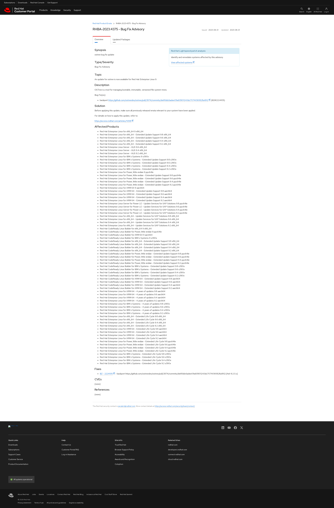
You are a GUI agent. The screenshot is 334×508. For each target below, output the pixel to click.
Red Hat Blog (78, 494)
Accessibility (120, 454)
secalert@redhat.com (126, 406)
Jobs (34, 494)
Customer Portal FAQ (70, 449)
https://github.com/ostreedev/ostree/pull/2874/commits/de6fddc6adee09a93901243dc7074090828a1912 (158, 100)
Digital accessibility (76, 503)
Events (41, 494)
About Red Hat (23, 494)
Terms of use (39, 503)
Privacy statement (24, 503)
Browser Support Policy (124, 449)
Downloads (22, 2)
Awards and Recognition (125, 459)
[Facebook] (235, 428)
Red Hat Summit (126, 494)
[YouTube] (229, 428)
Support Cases (14, 454)
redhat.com (172, 445)
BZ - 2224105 (106, 373)
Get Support (52, 2)
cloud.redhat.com (175, 459)
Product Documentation (18, 464)
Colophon (119, 464)
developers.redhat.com (177, 449)
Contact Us (66, 445)
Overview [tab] (99, 39)
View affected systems (181, 62)
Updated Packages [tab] (121, 39)
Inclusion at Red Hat (94, 494)
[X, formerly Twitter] (241, 428)
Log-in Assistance (69, 454)
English (309, 12)
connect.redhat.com (176, 454)
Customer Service (15, 459)
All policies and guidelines (56, 503)
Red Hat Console (37, 2)
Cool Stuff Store (111, 494)
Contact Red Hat (63, 494)
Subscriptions (9, 2)
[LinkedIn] (222, 428)
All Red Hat (318, 12)
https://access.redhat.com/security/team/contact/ (175, 406)
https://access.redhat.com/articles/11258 (113, 121)
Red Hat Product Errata (102, 23)
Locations (50, 494)
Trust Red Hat (120, 445)
